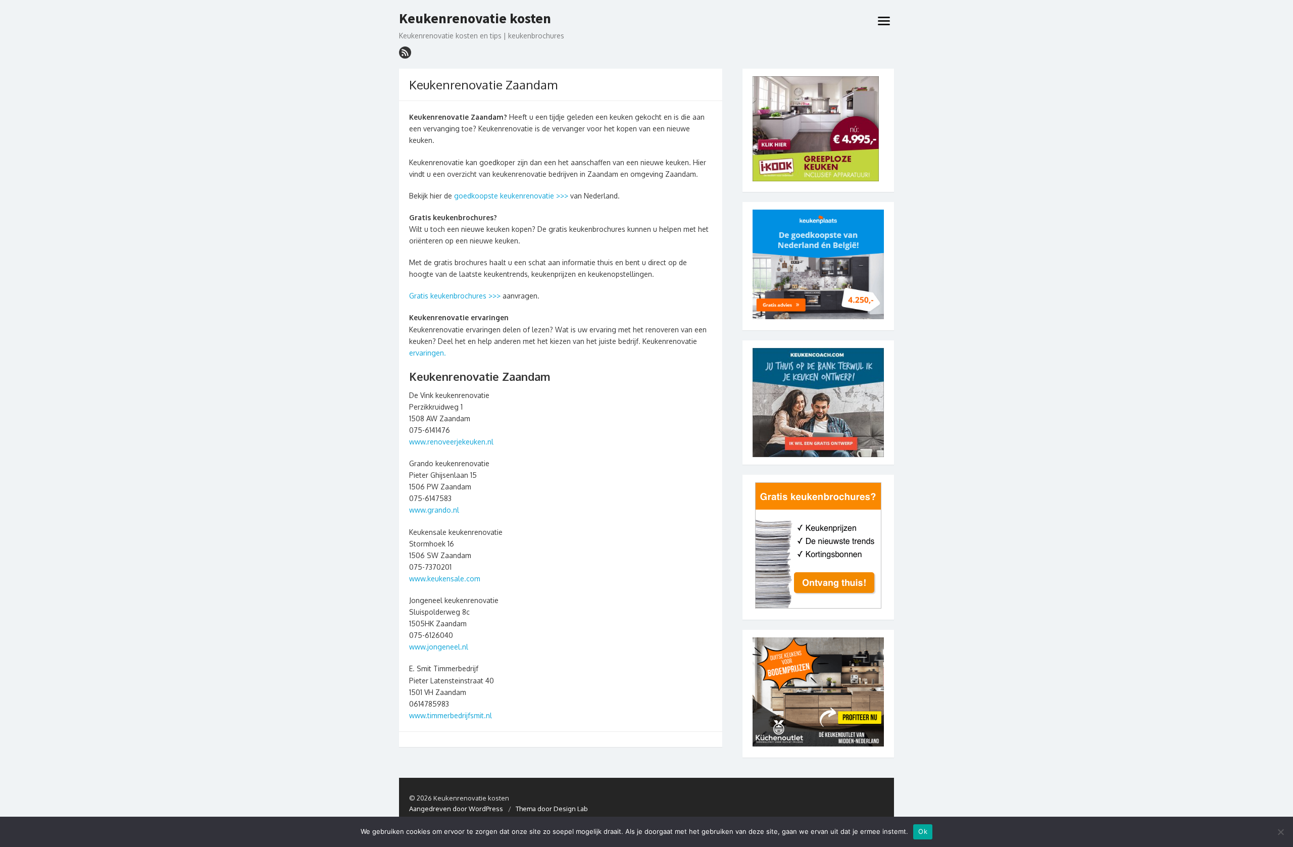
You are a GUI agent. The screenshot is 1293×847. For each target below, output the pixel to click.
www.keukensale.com (444, 578)
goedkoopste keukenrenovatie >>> (511, 195)
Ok (922, 831)
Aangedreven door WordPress (456, 809)
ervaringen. (427, 352)
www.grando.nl (434, 510)
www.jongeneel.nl (438, 646)
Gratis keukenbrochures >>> (456, 295)
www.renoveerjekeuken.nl (451, 441)
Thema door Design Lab (552, 809)
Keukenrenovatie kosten (475, 18)
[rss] (405, 52)
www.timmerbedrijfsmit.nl (450, 715)
